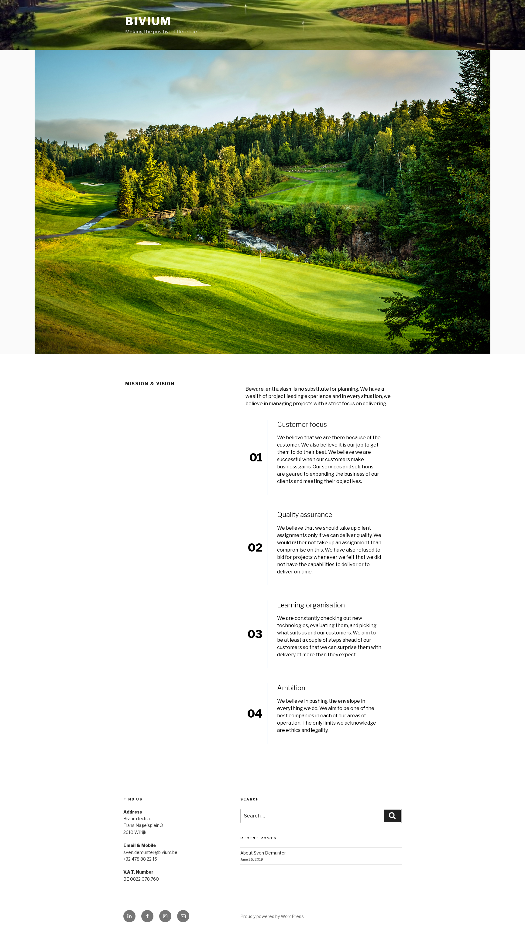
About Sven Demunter (263, 852)
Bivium (148, 21)
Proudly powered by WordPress (272, 916)
